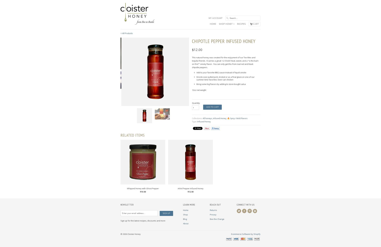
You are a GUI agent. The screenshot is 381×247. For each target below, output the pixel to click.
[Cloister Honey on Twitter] (239, 211)
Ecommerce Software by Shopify (245, 234)
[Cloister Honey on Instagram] (255, 211)
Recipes (241, 24)
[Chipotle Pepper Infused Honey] (155, 72)
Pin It (207, 128)
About (185, 223)
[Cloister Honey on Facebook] (244, 211)
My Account (215, 18)
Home (213, 24)
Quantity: (196, 103)
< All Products (127, 33)
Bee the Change (217, 219)
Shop (185, 214)
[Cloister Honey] (143, 14)
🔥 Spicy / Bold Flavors (237, 118)
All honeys (207, 118)
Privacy (213, 214)
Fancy (215, 128)
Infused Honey (219, 118)
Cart (256, 24)
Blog (185, 219)
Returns (213, 210)
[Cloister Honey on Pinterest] (250, 211)
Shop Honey (226, 24)
